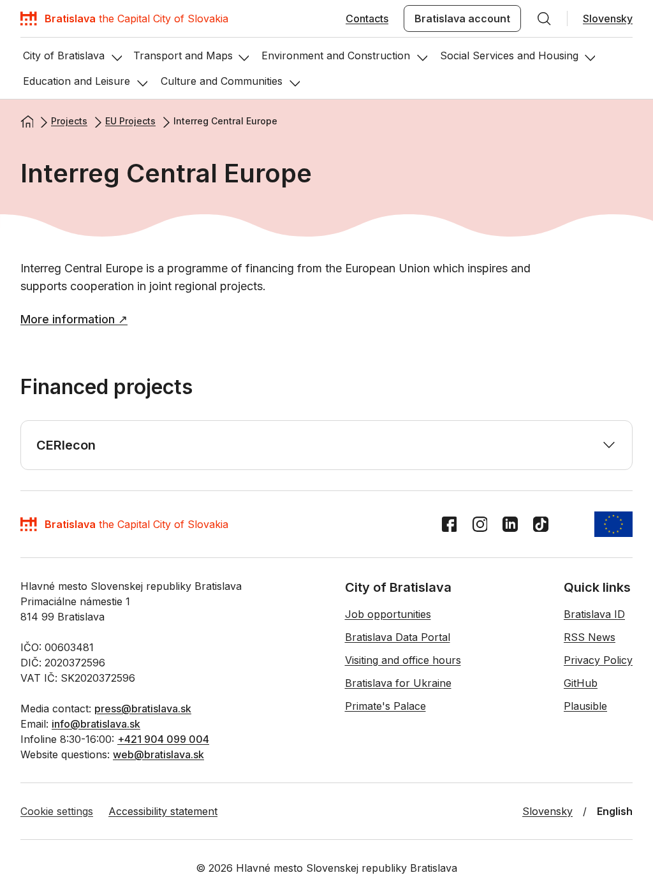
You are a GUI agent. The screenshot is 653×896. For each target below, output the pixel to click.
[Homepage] (26, 121)
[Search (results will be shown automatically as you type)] (544, 18)
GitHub (581, 683)
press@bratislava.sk (142, 708)
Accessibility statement (162, 811)
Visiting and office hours (403, 660)
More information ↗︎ (74, 319)
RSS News (589, 637)
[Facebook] (449, 524)
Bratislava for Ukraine (398, 683)
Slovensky (608, 18)
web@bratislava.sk (158, 754)
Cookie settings (56, 811)
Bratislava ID (594, 614)
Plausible (585, 706)
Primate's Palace (385, 706)
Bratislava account (462, 18)
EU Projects (130, 120)
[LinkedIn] (510, 524)
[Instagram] (479, 524)
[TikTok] (541, 524)
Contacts (367, 18)
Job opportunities (388, 614)
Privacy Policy (598, 660)
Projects (69, 120)
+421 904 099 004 (163, 739)
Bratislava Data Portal (397, 637)
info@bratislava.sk (96, 723)
